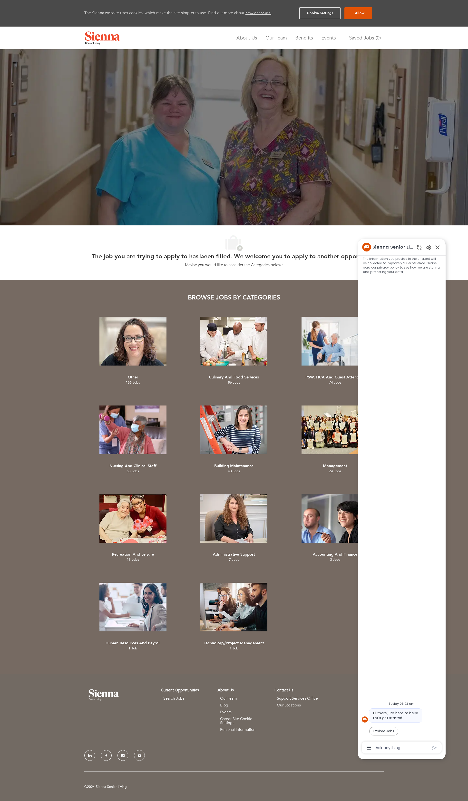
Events (328, 38)
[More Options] (369, 748)
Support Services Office (297, 698)
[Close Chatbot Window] (437, 247)
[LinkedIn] (89, 755)
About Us (246, 38)
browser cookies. (258, 13)
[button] (320, 13)
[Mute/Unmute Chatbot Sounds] (428, 247)
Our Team (276, 38)
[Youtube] (139, 755)
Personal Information (237, 729)
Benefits (304, 38)
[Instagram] (122, 755)
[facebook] (106, 755)
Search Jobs (173, 698)
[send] (434, 748)
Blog (224, 705)
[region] (402, 497)
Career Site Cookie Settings (236, 720)
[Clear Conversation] (419, 247)
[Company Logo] (102, 38)
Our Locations (289, 705)
